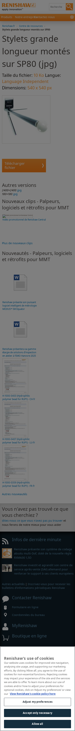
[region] (37, 688)
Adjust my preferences (38, 702)
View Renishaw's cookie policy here (33, 694)
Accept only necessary (37, 713)
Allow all (37, 724)
